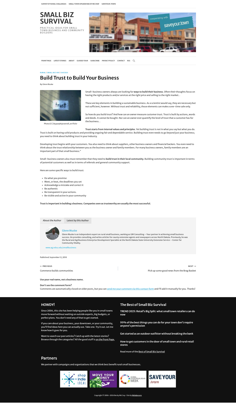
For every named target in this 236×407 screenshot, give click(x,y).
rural (43, 73)
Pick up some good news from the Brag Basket (172, 268)
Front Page (46, 61)
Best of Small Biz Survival (151, 351)
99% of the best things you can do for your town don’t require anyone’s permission (156, 324)
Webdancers (137, 395)
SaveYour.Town (109, 4)
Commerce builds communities (56, 268)
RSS (128, 61)
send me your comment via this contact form (130, 288)
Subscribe (94, 61)
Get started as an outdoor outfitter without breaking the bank (156, 333)
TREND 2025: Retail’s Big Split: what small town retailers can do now (157, 313)
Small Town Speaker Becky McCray (84, 4)
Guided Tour (82, 61)
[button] (134, 61)
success (64, 73)
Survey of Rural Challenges (53, 4)
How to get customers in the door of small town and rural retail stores (157, 343)
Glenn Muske (47, 84)
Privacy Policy (108, 61)
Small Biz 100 (53, 73)
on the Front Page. (105, 339)
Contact (121, 61)
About (71, 61)
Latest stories (60, 61)
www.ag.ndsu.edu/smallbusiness (61, 247)
